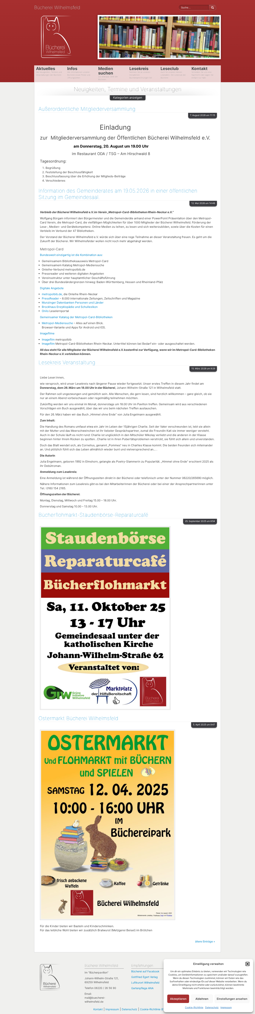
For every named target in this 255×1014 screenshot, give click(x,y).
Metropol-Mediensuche (57, 323)
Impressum (226, 1007)
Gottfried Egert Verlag (144, 977)
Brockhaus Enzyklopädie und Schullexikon (70, 307)
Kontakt (98, 1009)
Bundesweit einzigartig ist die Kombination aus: (71, 255)
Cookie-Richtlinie (194, 1007)
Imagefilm (48, 339)
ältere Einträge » (205, 941)
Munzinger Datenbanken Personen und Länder (73, 302)
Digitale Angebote (52, 288)
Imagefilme (47, 333)
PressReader (51, 298)
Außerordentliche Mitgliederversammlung (86, 109)
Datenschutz (212, 1007)
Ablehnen (201, 999)
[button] (247, 964)
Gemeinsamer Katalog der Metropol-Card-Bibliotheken (76, 317)
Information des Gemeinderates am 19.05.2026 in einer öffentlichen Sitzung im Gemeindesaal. (117, 194)
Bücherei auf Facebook (145, 971)
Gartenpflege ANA (142, 988)
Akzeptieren (178, 999)
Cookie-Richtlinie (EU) (153, 1009)
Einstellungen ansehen (232, 999)
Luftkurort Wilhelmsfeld (145, 982)
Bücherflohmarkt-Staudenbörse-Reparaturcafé (93, 515)
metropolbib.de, (52, 294)
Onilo (45, 311)
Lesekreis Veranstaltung (66, 362)
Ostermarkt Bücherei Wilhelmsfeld (78, 718)
